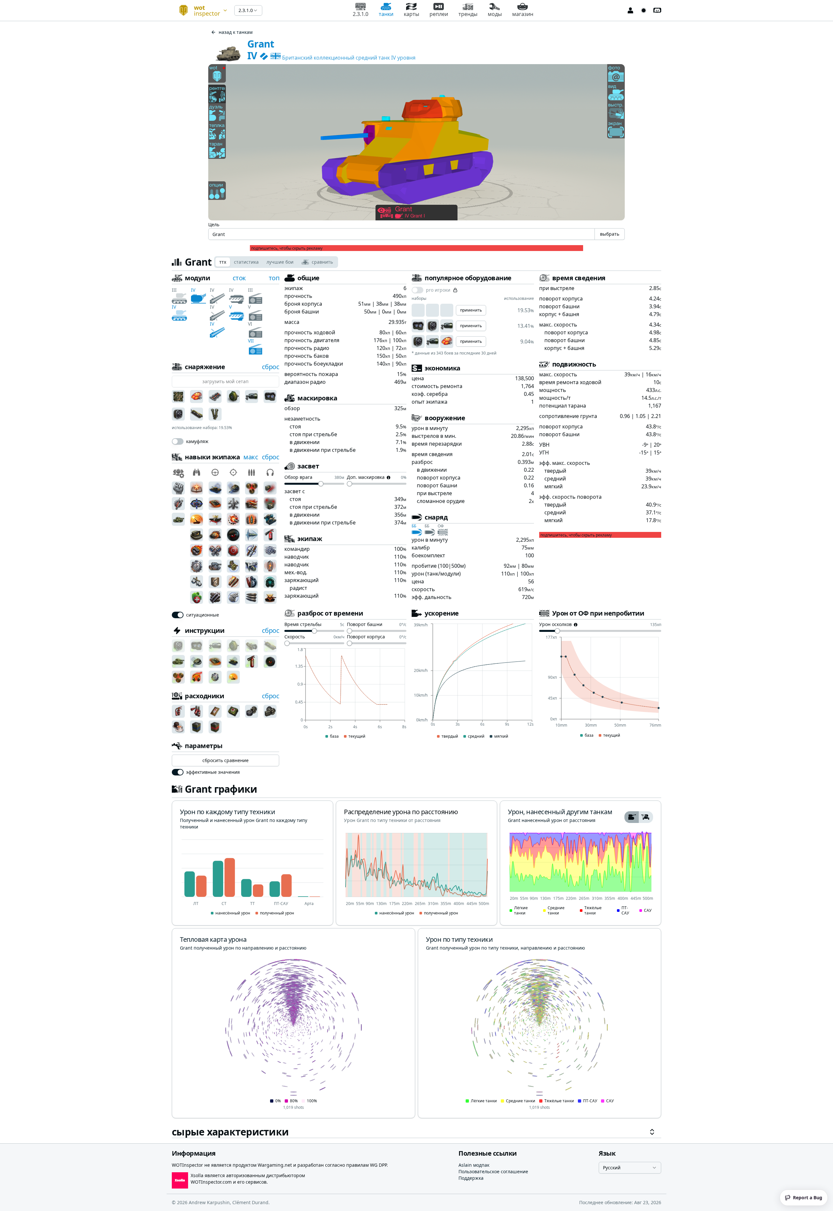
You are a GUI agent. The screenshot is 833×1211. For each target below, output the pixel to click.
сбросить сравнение (225, 760)
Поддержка (471, 1178)
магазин (522, 14)
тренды (467, 14)
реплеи (439, 14)
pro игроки (438, 290)
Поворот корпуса (366, 637)
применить (471, 310)
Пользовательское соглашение (493, 1171)
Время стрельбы (302, 624)
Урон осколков (555, 624)
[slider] (320, 483)
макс (250, 456)
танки (386, 14)
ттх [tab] (222, 262)
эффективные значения (213, 772)
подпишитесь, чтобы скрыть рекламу (286, 248)
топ (274, 277)
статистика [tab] (246, 262)
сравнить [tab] (322, 262)
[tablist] (276, 262)
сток (239, 277)
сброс (271, 366)
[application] (345, 694)
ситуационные (202, 615)
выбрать (609, 234)
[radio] (631, 817)
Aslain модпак (473, 1165)
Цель (213, 224)
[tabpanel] (416, 705)
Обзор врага (298, 477)
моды (495, 14)
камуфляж (197, 441)
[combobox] (200, 10)
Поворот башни (364, 624)
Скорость (294, 637)
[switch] (178, 441)
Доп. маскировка (366, 477)
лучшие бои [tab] (280, 262)
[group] (638, 817)
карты (411, 14)
